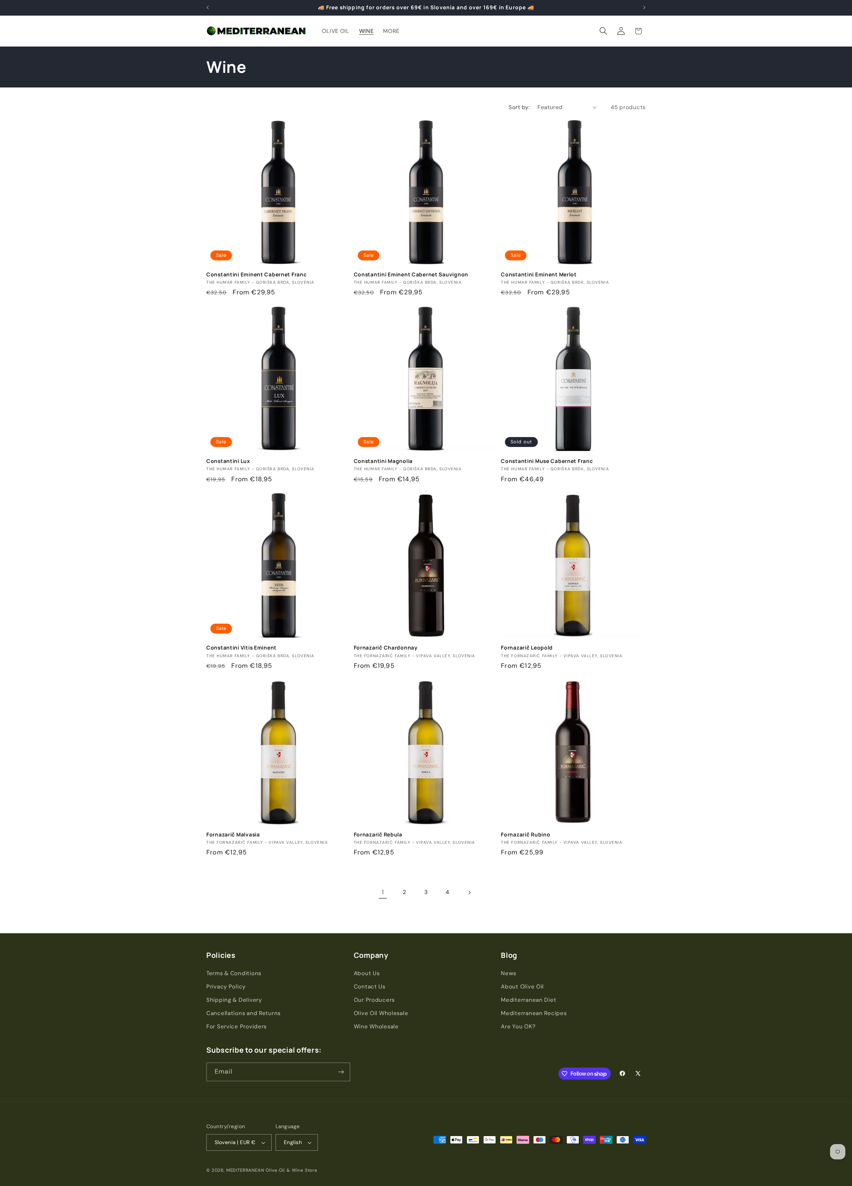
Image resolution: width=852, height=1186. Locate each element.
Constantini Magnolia (383, 461)
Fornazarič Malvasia (233, 834)
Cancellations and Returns (243, 1013)
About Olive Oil (522, 986)
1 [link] (383, 892)
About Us (367, 973)
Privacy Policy (226, 986)
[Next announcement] (644, 7)
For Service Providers (236, 1026)
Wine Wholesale (376, 1026)
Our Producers (374, 999)
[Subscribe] (341, 1072)
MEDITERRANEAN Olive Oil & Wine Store (271, 1170)
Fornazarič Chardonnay (386, 647)
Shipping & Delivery (234, 999)
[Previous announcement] (207, 7)
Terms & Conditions (233, 973)
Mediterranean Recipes (533, 1013)
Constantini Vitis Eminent (241, 647)
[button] (603, 31)
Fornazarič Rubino (525, 834)
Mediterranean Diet (528, 999)
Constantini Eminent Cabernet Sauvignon (411, 274)
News (508, 973)
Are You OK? (518, 1026)
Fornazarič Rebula (378, 834)
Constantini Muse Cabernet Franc (547, 461)
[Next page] (469, 892)
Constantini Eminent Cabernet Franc (256, 274)
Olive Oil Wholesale (381, 1013)
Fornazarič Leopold (527, 647)
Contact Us (369, 986)
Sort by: (519, 107)
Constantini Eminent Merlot (539, 274)
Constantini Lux (228, 461)
